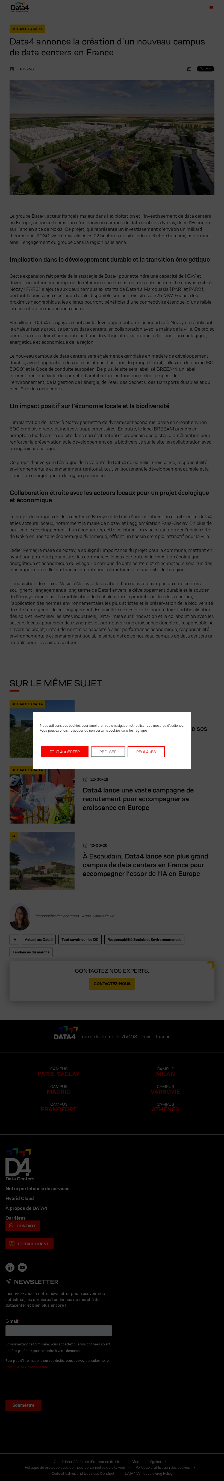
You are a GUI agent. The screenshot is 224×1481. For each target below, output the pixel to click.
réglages (141, 730)
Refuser (108, 752)
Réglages (146, 752)
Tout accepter (65, 752)
